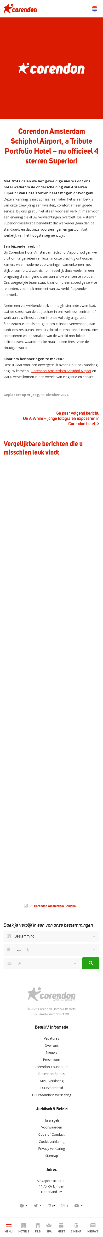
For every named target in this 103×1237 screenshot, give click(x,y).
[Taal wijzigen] (94, 8)
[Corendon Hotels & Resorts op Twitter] (38, 1205)
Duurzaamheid (51, 1087)
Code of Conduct (51, 1134)
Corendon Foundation (51, 1066)
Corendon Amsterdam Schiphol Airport (61, 371)
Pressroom (51, 1059)
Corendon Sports (51, 1073)
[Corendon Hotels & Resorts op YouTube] (79, 1205)
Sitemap (51, 1155)
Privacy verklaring (51, 1148)
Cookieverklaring (51, 1141)
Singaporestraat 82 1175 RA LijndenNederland (51, 1186)
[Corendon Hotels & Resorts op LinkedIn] (51, 1205)
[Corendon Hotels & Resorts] (20, 8)
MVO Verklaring (51, 1081)
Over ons (52, 1045)
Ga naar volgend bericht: (61, 418)
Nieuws (51, 1052)
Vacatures (51, 1038)
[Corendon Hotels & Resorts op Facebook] (24, 1205)
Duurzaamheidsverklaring (51, 1095)
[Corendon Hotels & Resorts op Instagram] (65, 1205)
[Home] (25, 906)
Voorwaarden (51, 1127)
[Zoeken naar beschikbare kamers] (90, 963)
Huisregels (52, 1120)
